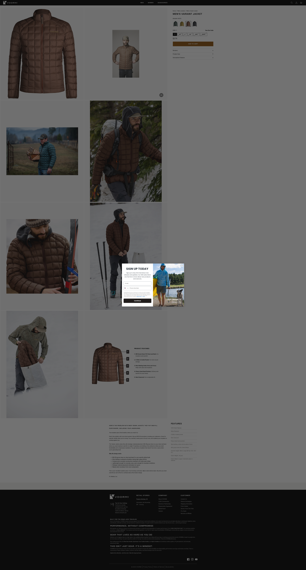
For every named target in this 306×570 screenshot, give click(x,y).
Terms (144, 296)
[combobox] (126, 288)
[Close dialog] (182, 265)
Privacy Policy (139, 296)
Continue (137, 301)
